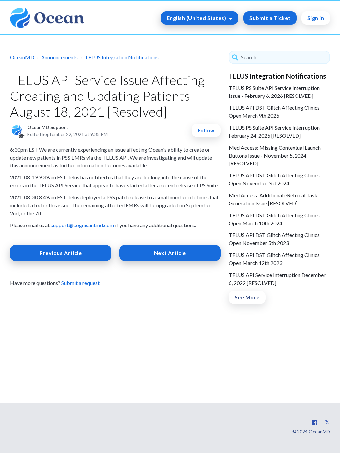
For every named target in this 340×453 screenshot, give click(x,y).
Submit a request (80, 283)
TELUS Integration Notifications (122, 57)
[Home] (47, 18)
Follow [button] (206, 130)
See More (247, 297)
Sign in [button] (315, 18)
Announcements (59, 57)
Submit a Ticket (270, 18)
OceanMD (22, 57)
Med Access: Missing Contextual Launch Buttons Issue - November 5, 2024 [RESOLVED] (275, 155)
